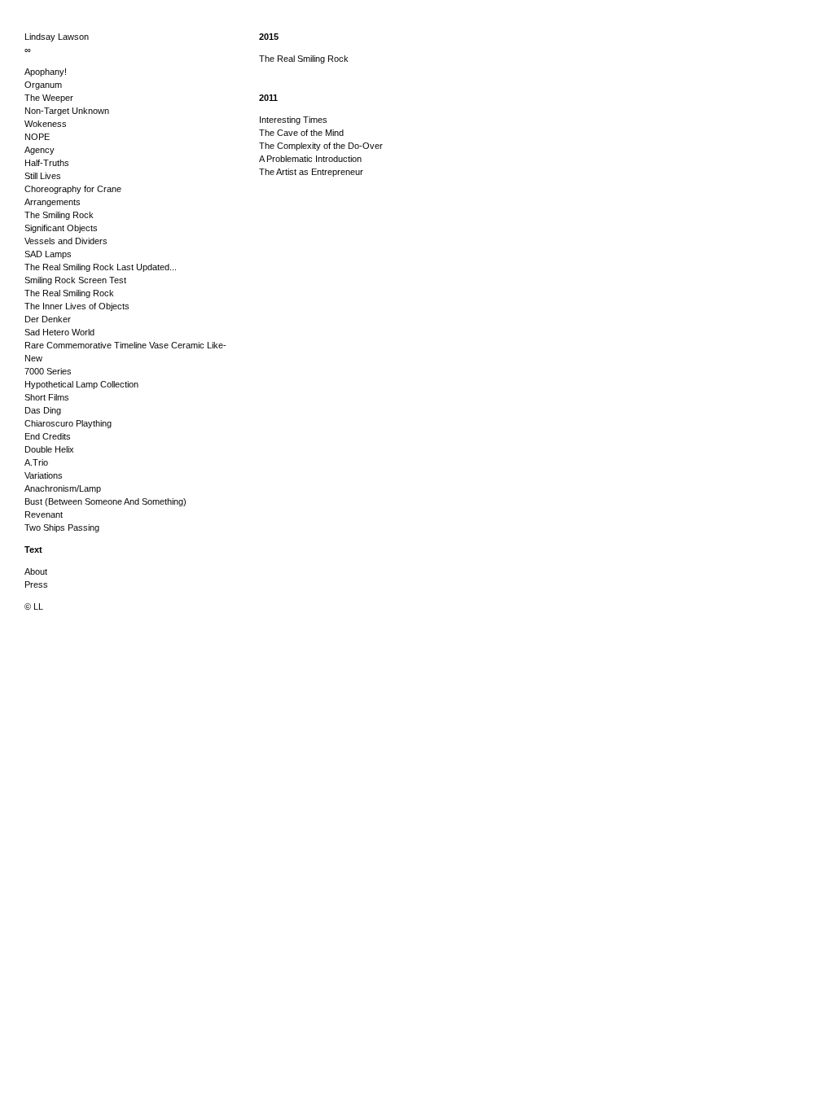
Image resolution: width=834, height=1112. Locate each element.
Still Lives (42, 176)
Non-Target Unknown (66, 111)
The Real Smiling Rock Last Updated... (100, 267)
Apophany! (45, 72)
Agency (39, 150)
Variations (43, 475)
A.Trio (36, 462)
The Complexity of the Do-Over (321, 146)
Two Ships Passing (61, 527)
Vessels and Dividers (66, 241)
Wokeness (45, 124)
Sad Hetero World (59, 332)
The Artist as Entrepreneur (311, 172)
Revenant (43, 514)
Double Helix (49, 449)
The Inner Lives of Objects (76, 306)
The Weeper (48, 98)
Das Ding (42, 410)
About (35, 571)
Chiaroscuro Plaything (68, 423)
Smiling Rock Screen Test (75, 280)
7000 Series (48, 371)
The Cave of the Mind (301, 133)
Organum (43, 85)
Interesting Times (293, 120)
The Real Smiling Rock (69, 293)
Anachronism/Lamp (62, 488)
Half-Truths (46, 163)
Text (33, 549)
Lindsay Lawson (56, 37)
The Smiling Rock (59, 215)
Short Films (46, 397)
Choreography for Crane (72, 189)
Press (36, 584)
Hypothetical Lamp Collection (81, 384)
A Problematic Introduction (310, 159)
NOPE (37, 137)
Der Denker (47, 319)
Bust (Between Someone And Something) (105, 501)
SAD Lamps (48, 254)
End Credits (47, 436)
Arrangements (52, 202)
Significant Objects (61, 228)
